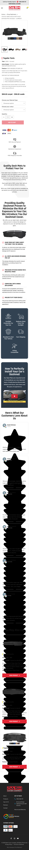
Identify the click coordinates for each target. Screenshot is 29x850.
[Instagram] (14, 838)
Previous (2, 49)
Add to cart (12, 122)
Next (27, 49)
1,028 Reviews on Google (15, 3)
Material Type (10, 100)
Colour (8, 106)
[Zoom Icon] (14, 33)
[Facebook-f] (11, 838)
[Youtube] (18, 838)
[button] (14, 396)
